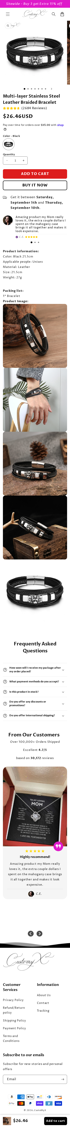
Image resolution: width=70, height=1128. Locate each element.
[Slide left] (18, 89)
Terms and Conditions (11, 1038)
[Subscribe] (62, 1079)
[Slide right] (51, 89)
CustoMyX (40, 1110)
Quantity (9, 154)
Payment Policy (14, 1028)
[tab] (31, 242)
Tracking (43, 1011)
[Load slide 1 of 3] (24, 89)
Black (7, 141)
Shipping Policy (14, 1020)
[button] (8, 14)
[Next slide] (39, 934)
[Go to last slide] (31, 934)
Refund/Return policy (14, 1010)
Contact (43, 1003)
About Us (44, 995)
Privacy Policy (13, 1000)
